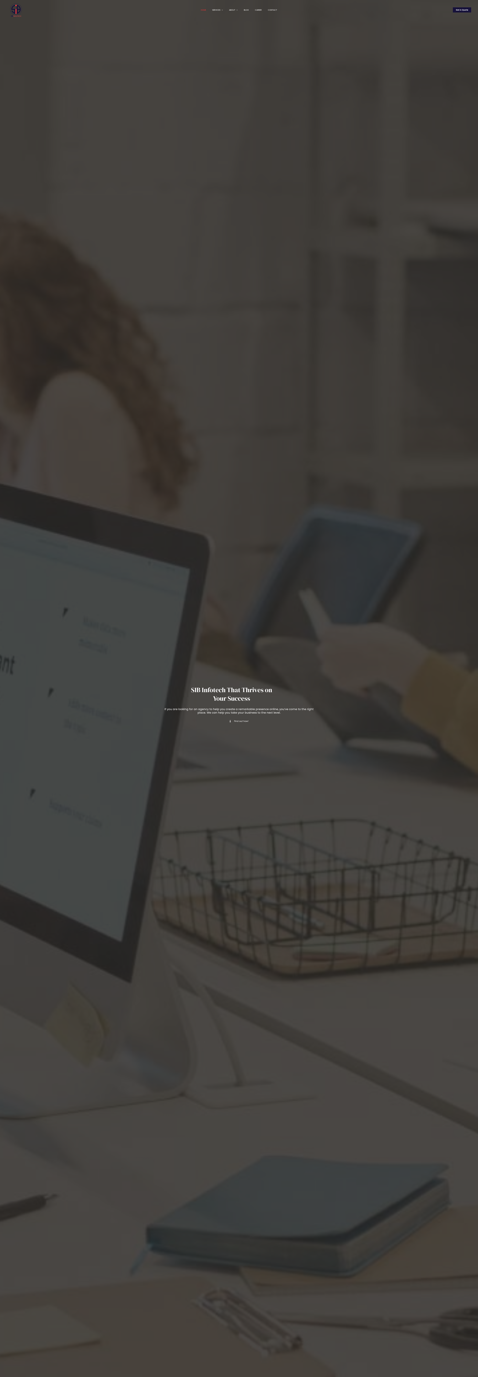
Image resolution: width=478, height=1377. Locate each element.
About (232, 10)
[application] (221, 9)
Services (216, 10)
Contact (272, 10)
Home (203, 10)
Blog (246, 10)
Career (258, 10)
